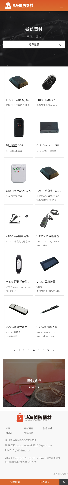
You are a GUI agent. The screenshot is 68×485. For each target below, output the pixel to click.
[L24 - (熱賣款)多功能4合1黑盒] (49, 181)
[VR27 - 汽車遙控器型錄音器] (49, 226)
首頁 (29, 36)
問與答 (9, 432)
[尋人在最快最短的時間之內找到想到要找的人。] (34, 418)
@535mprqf (22, 450)
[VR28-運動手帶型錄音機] (18, 272)
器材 (38, 36)
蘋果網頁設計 (53, 458)
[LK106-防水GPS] (49, 90)
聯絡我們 (28, 432)
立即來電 (15, 481)
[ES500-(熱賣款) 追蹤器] (18, 90)
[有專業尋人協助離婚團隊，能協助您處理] (19, 6)
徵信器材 (47, 428)
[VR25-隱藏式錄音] (18, 317)
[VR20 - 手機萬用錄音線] (18, 226)
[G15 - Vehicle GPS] (49, 135)
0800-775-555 (27, 440)
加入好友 (45, 481)
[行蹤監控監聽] (34, 383)
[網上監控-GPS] (18, 135)
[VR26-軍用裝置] (49, 272)
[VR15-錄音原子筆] (49, 317)
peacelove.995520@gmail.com (35, 445)
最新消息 (28, 428)
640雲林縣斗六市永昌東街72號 (20, 462)
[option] (34, 383)
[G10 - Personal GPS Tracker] (18, 181)
